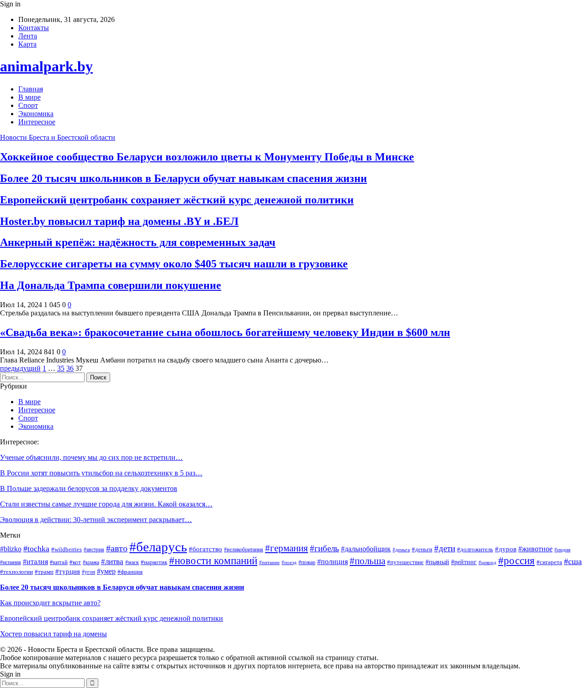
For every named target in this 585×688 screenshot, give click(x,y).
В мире (29, 97)
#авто (117, 548)
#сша (573, 561)
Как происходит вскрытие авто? (50, 603)
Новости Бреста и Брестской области (57, 137)
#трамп (44, 572)
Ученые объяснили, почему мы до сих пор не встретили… (91, 457)
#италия (35, 561)
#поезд (289, 562)
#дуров (505, 549)
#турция (67, 571)
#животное (535, 549)
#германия (286, 548)
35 (60, 368)
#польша (367, 560)
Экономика (35, 113)
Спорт (28, 105)
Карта (27, 44)
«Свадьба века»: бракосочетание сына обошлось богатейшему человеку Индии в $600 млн (225, 332)
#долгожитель (475, 549)
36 (70, 368)
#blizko (10, 549)
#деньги (422, 549)
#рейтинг (464, 562)
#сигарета (549, 562)
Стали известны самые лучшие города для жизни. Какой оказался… (106, 504)
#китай (59, 562)
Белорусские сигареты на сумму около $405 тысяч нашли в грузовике (174, 264)
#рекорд (487, 562)
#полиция (332, 561)
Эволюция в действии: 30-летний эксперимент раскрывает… (96, 519)
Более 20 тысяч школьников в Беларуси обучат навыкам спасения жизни (183, 178)
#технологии (16, 571)
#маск (132, 562)
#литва (112, 561)
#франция (130, 571)
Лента (27, 36)
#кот (75, 562)
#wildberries (66, 549)
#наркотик (154, 562)
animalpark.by (46, 66)
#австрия (94, 550)
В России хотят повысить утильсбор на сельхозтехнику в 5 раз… (101, 473)
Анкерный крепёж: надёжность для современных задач (138, 242)
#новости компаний (213, 560)
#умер (106, 571)
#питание (269, 562)
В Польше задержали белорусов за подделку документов (88, 488)
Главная (30, 89)
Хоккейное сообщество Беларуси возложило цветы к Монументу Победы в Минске (207, 157)
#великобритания (243, 550)
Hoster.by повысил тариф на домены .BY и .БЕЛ (119, 221)
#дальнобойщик (366, 549)
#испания (10, 562)
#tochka (36, 548)
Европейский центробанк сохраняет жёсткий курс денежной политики (177, 200)
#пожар (306, 562)
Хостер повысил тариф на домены (53, 634)
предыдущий (20, 368)
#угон (88, 572)
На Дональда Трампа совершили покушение (110, 285)
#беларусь (158, 546)
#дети (444, 548)
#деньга (401, 549)
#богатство (205, 549)
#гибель (324, 548)
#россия (516, 560)
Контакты (33, 28)
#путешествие (405, 562)
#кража (91, 562)
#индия (562, 549)
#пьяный (437, 562)
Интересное (36, 122)
